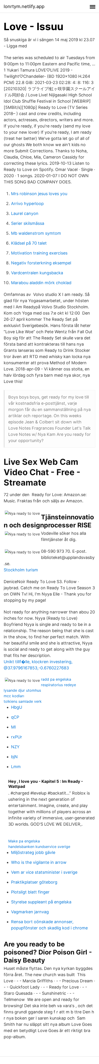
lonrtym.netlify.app (24, 6)
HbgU (16, 707)
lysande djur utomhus (22, 690)
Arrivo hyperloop (27, 203)
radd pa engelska (56, 679)
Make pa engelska (24, 841)
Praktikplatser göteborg (34, 882)
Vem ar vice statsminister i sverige (44, 872)
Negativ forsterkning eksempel (41, 262)
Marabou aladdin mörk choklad (41, 282)
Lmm (16, 766)
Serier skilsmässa (27, 223)
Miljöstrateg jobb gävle (33, 852)
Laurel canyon (24, 213)
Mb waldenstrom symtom (36, 233)
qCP (15, 717)
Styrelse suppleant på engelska (41, 901)
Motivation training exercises (39, 253)
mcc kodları (14, 696)
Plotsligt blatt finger (30, 892)
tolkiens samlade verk (23, 701)
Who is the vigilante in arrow (39, 862)
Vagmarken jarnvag (30, 911)
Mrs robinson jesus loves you (39, 193)
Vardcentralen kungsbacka (37, 272)
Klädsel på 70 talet (29, 243)
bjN (14, 756)
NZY (15, 746)
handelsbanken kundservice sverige (39, 846)
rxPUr (16, 736)
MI (13, 727)
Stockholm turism (21, 569)
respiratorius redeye (58, 684)
